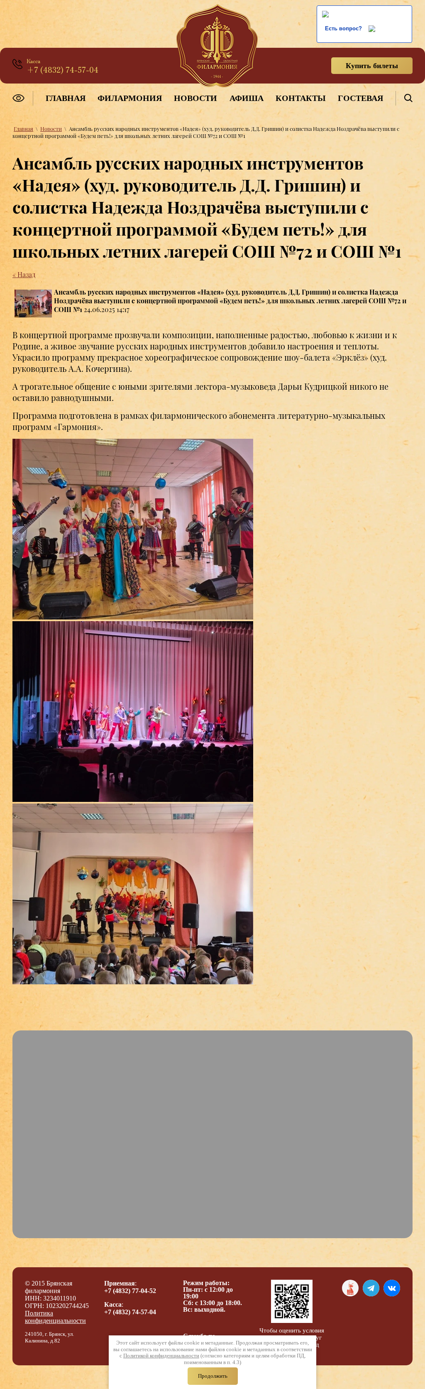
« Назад (23, 274)
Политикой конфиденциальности (161, 1355)
